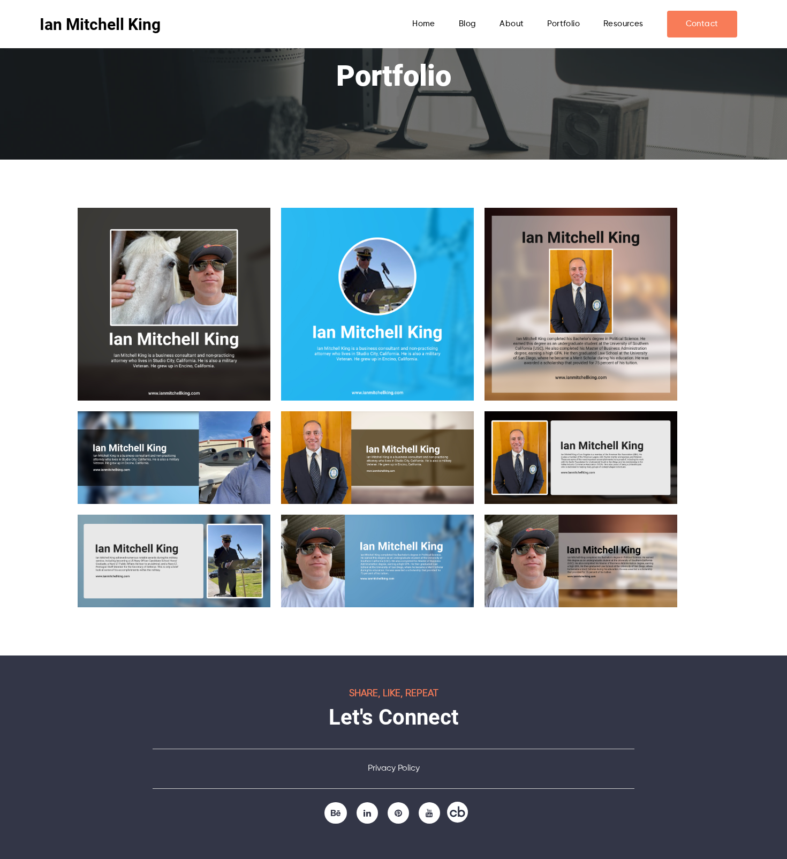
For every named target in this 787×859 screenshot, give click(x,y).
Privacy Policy (394, 768)
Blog (467, 24)
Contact (702, 24)
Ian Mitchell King (100, 24)
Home (423, 24)
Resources (623, 24)
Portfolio (563, 24)
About (512, 24)
